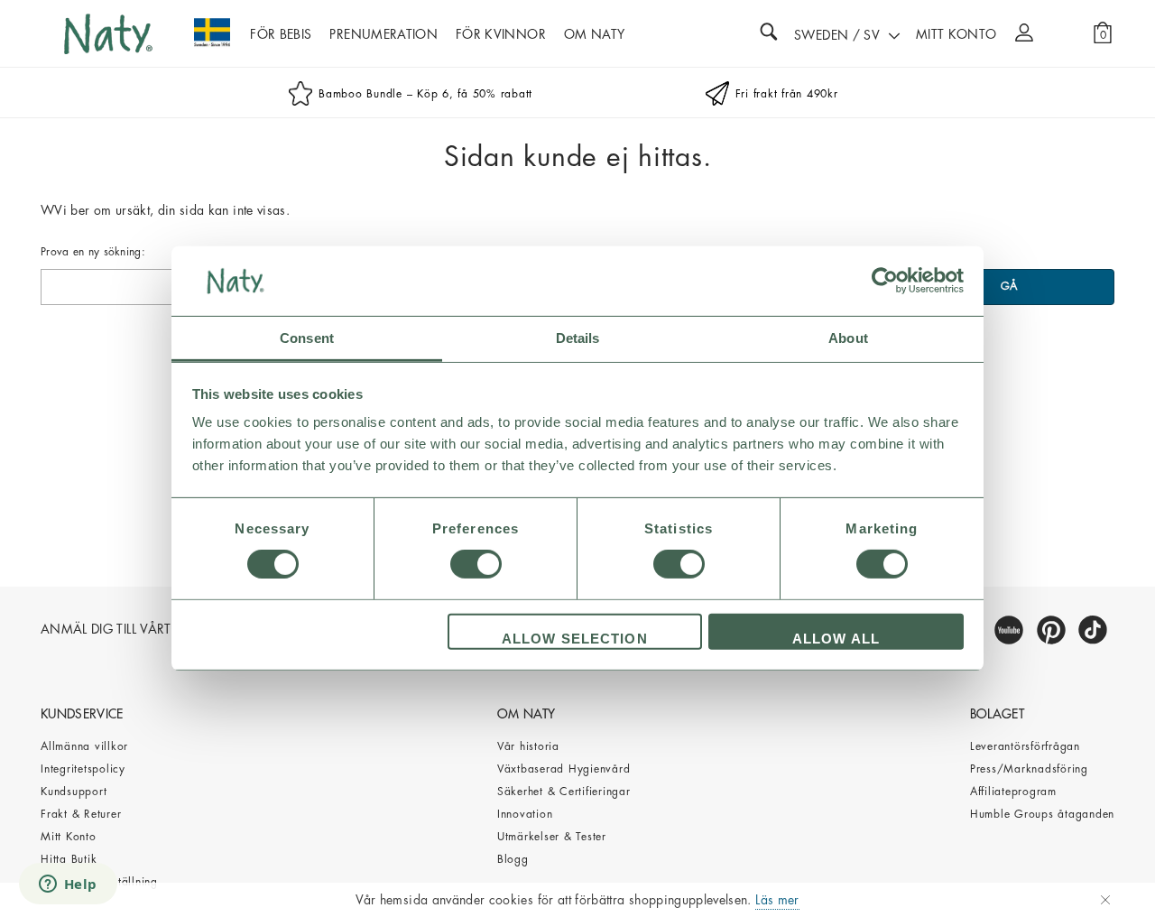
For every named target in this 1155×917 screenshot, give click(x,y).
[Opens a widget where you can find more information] (67, 885)
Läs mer (777, 900)
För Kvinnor (501, 34)
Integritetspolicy (83, 769)
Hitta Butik (69, 859)
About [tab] (848, 338)
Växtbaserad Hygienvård (564, 769)
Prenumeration (383, 34)
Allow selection (575, 638)
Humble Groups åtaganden (1042, 814)
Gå (1010, 286)
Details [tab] (578, 338)
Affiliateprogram (1013, 791)
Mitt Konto (69, 836)
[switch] (476, 564)
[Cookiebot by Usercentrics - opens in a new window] (885, 280)
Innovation (525, 814)
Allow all (836, 638)
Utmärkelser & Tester (551, 836)
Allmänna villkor (84, 746)
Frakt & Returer (81, 814)
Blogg (513, 859)
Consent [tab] (307, 338)
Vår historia (528, 746)
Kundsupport (73, 791)
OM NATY (594, 34)
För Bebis (280, 34)
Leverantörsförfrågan (1025, 746)
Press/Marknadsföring (1029, 769)
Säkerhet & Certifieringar (564, 791)
